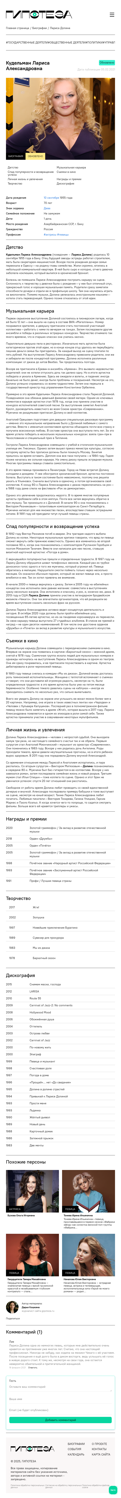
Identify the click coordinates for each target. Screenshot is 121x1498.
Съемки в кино (66, 172)
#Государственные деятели (27, 42)
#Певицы (63, 234)
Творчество (15, 183)
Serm (113, 1490)
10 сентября (51, 197)
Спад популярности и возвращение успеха (31, 173)
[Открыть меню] (112, 15)
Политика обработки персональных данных (28, 1486)
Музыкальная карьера (71, 167)
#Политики (94, 42)
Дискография (65, 183)
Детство (13, 167)
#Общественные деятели (67, 42)
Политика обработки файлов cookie (95, 1486)
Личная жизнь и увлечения (25, 179)
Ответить (32, 1367)
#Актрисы (50, 234)
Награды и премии (69, 179)
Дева (47, 208)
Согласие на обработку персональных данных (63, 1486)
